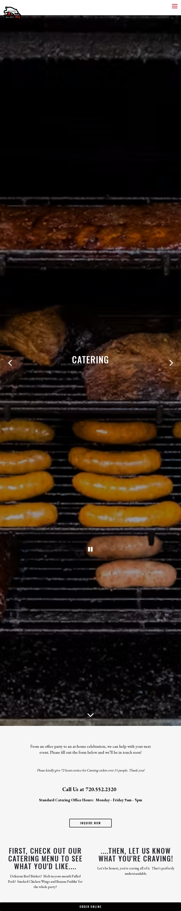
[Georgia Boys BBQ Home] (16, 12)
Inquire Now (90, 826)
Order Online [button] (90, 907)
